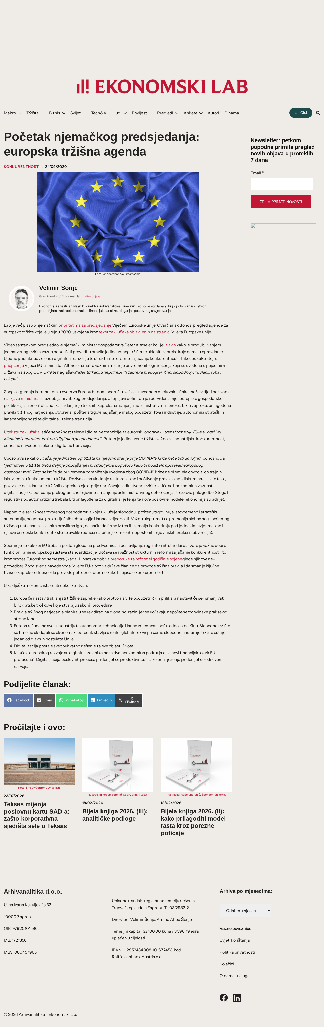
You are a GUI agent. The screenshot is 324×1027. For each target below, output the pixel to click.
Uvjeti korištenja (235, 940)
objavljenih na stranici (150, 331)
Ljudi (117, 112)
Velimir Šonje (58, 287)
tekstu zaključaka (23, 431)
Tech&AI (99, 112)
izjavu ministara (24, 398)
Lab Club (300, 112)
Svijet (75, 112)
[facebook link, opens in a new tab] (224, 997)
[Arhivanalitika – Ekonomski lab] (162, 86)
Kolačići (227, 963)
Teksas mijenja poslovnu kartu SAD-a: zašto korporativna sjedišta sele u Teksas (36, 815)
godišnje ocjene (167, 558)
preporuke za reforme (130, 558)
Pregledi (165, 112)
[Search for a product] (318, 113)
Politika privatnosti (237, 952)
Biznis (54, 112)
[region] (162, 34)
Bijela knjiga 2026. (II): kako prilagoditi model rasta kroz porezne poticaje (193, 822)
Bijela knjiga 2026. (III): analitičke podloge (115, 815)
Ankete (190, 112)
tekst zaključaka (114, 331)
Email (257, 172)
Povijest (139, 112)
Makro (10, 112)
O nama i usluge (235, 975)
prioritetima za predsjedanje (84, 325)
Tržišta (32, 112)
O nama (231, 112)
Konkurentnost (21, 166)
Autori (213, 112)
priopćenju (14, 365)
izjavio (170, 344)
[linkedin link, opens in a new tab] (237, 997)
